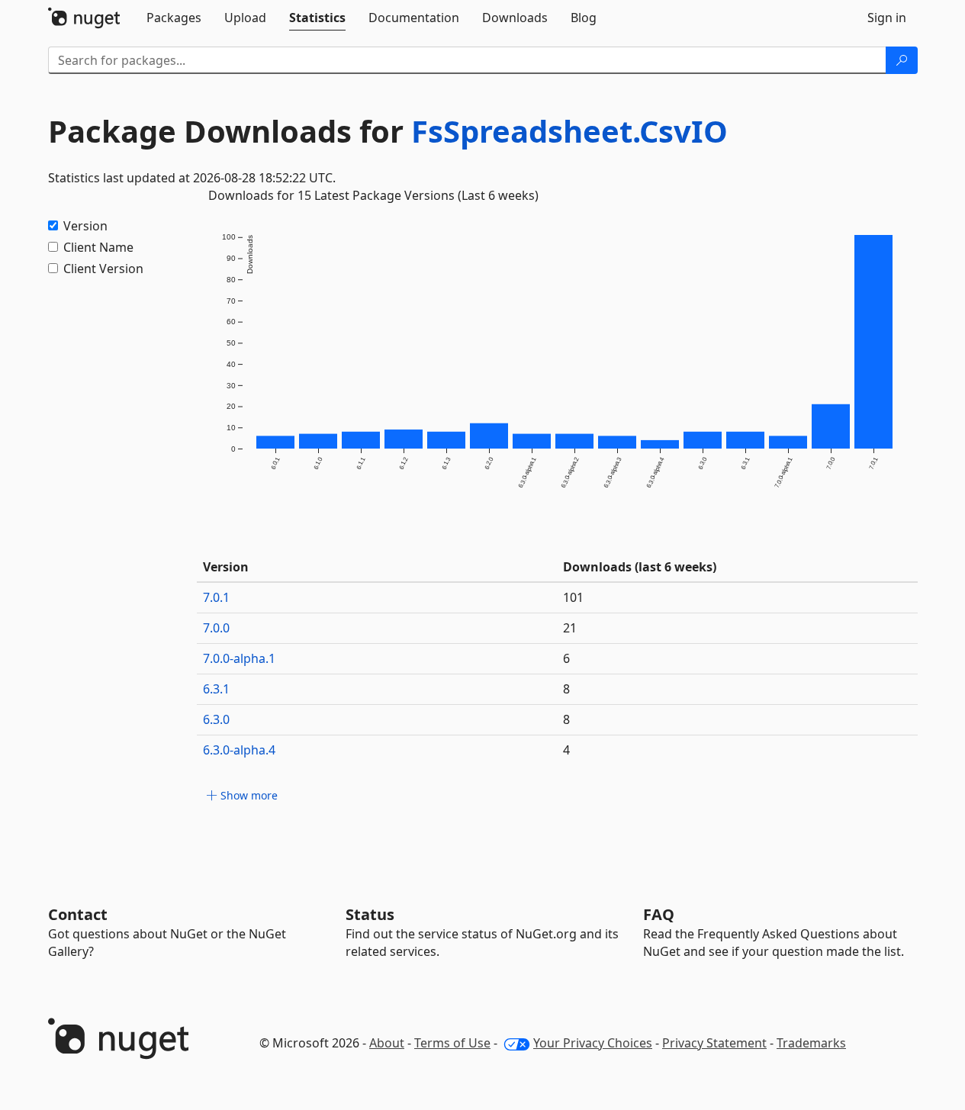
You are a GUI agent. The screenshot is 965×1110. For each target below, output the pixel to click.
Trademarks (811, 1042)
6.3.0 (216, 719)
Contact (78, 914)
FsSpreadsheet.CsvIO (569, 131)
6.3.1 (216, 688)
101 (573, 597)
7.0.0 (216, 627)
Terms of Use (452, 1042)
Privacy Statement (714, 1042)
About (386, 1042)
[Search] (902, 60)
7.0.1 (216, 597)
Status (370, 914)
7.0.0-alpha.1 (239, 658)
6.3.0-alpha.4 (239, 750)
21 (570, 627)
